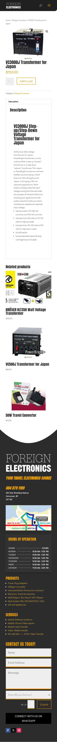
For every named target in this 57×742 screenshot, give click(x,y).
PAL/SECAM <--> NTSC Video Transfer (26, 633)
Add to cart (26, 81)
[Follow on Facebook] (8, 730)
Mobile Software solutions (20, 619)
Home (8, 20)
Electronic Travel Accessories (21, 593)
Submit (44, 704)
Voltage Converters (19, 20)
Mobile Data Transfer (18, 626)
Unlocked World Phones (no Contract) (25, 590)
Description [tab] (13, 101)
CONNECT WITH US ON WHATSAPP (28, 718)
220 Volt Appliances (17, 604)
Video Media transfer (18, 630)
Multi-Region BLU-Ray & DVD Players (25, 597)
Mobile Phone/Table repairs (21, 623)
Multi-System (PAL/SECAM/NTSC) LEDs (26, 601)
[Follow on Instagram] (19, 730)
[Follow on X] (13, 730)
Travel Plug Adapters (17, 583)
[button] (46, 31)
